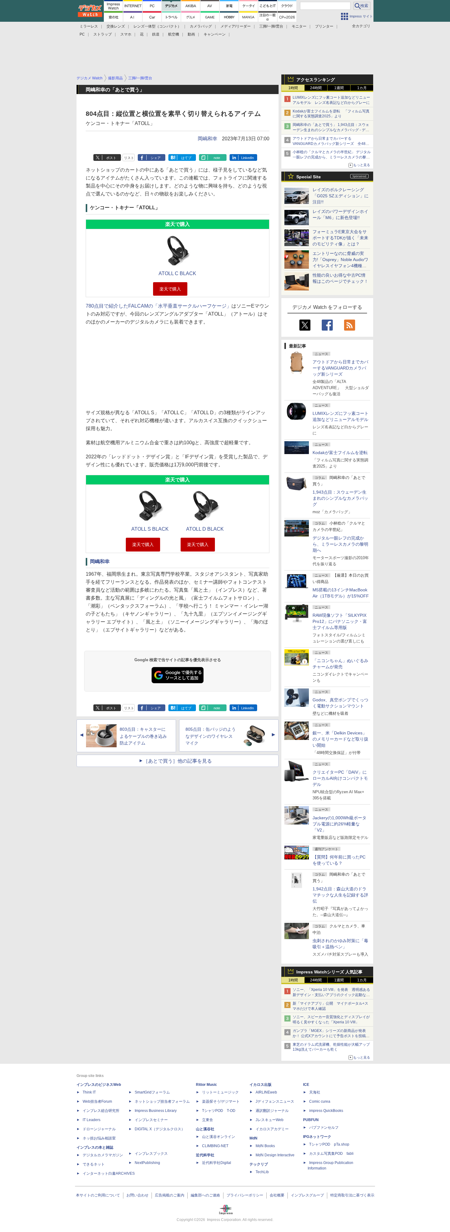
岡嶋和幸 (207, 138)
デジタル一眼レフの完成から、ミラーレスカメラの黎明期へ (340, 544)
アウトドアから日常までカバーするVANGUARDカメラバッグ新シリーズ (340, 368)
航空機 (173, 34)
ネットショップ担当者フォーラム (162, 1101)
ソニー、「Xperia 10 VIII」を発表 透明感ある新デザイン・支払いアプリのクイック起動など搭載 (331, 994)
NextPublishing (147, 1163)
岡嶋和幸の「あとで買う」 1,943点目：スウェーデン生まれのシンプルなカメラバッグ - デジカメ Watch (331, 130)
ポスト (111, 158)
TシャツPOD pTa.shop (329, 1144)
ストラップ (102, 34)
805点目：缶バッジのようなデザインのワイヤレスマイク (211, 736)
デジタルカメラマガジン (103, 1155)
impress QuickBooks (326, 1111)
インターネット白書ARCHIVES (109, 1173)
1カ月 (362, 88)
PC (82, 34)
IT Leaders (91, 1120)
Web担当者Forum (97, 1101)
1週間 (339, 88)
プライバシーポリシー (245, 1195)
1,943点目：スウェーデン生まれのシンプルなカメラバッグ (340, 498)
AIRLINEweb (266, 1092)
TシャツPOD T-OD (218, 1111)
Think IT (89, 1092)
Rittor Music (206, 1084)
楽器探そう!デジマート (221, 1101)
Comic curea (319, 1101)
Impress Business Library (156, 1111)
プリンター (324, 26)
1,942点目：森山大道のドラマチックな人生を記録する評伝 (340, 895)
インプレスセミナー (151, 1120)
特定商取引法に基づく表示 (352, 1195)
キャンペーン (215, 34)
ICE (306, 1084)
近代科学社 (205, 1155)
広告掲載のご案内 (169, 1195)
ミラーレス (89, 26)
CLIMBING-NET (215, 1146)
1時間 (293, 88)
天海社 (314, 1092)
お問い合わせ (137, 1195)
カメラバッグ (201, 26)
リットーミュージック (220, 1092)
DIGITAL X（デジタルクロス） (160, 1129)
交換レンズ (116, 26)
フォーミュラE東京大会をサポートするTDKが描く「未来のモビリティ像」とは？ (340, 237)
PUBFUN (311, 1120)
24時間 (316, 88)
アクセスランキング (315, 79)
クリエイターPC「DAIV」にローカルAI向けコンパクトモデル (340, 778)
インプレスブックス (151, 1153)
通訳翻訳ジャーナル (272, 1111)
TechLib (262, 1172)
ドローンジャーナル (99, 1129)
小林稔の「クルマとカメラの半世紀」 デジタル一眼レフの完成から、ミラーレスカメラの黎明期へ (332, 157)
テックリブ (258, 1164)
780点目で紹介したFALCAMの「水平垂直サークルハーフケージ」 (158, 306)
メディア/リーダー (235, 26)
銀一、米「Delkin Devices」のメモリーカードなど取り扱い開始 (340, 739)
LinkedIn (247, 158)
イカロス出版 (260, 1084)
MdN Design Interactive (275, 1155)
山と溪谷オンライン (218, 1137)
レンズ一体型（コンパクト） (157, 26)
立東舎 (207, 1120)
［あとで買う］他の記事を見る (177, 761)
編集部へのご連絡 (205, 1195)
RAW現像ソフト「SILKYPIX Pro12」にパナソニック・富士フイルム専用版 (340, 621)
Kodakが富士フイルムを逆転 (340, 452)
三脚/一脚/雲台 (271, 26)
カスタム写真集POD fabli (331, 1153)
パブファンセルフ (324, 1127)
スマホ (125, 34)
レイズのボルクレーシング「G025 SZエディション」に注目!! (341, 195)
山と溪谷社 (205, 1129)
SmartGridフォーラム (152, 1092)
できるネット (94, 1164)
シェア (156, 158)
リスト (129, 158)
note (217, 158)
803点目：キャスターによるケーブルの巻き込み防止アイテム (143, 736)
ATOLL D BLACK (205, 529)
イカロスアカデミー (272, 1129)
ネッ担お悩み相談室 (99, 1138)
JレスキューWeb (269, 1120)
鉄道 (155, 34)
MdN (253, 1138)
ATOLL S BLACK (150, 529)
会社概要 (277, 1195)
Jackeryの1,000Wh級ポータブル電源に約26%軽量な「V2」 (339, 823)
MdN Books (265, 1146)
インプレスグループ (307, 1195)
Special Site (308, 176)
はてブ (186, 158)
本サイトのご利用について (98, 1195)
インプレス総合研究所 (101, 1111)
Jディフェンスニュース (275, 1101)
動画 (191, 34)
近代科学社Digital (216, 1163)
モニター (299, 26)
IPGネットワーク (317, 1137)
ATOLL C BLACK (177, 273)
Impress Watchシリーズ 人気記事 (329, 971)
